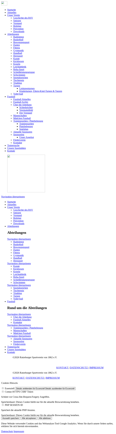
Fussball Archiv (20, 102)
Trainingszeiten (26, 123)
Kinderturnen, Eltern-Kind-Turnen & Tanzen (40, 91)
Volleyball (18, 94)
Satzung (17, 20)
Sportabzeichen (20, 77)
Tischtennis (18, 80)
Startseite (11, 9)
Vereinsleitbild (26, 110)
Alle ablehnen (45, 418)
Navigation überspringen (13, 196)
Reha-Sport (18, 69)
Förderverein (19, 140)
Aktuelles (11, 12)
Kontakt (11, 151)
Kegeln (16, 64)
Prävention (18, 28)
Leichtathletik (19, 66)
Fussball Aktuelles (22, 99)
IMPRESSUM (96, 367)
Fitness (16, 47)
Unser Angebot (26, 137)
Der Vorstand (25, 113)
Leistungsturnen (27, 88)
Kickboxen (18, 61)
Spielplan (23, 129)
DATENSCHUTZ (79, 367)
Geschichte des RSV (23, 18)
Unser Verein (13, 15)
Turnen (16, 85)
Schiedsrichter (26, 107)
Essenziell (9, 388)
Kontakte (17, 142)
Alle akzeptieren (29, 418)
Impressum (19, 431)
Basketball (18, 39)
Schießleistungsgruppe (24, 72)
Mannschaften (20, 115)
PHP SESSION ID (14, 405)
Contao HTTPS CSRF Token (19, 391)
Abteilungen (13, 34)
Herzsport (18, 56)
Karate (16, 58)
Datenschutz (7, 431)
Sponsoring (18, 134)
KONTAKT (62, 367)
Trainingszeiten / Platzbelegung (28, 121)
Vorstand (17, 23)
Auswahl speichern (10, 418)
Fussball (11, 96)
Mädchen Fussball (22, 118)
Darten (16, 45)
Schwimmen (19, 75)
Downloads (18, 31)
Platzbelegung (26, 126)
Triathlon (17, 83)
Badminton (18, 37)
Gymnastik (18, 50)
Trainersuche (13, 145)
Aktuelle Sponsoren (22, 132)
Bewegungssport (21, 42)
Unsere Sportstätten (16, 148)
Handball (17, 53)
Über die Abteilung (22, 104)
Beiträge (17, 26)
